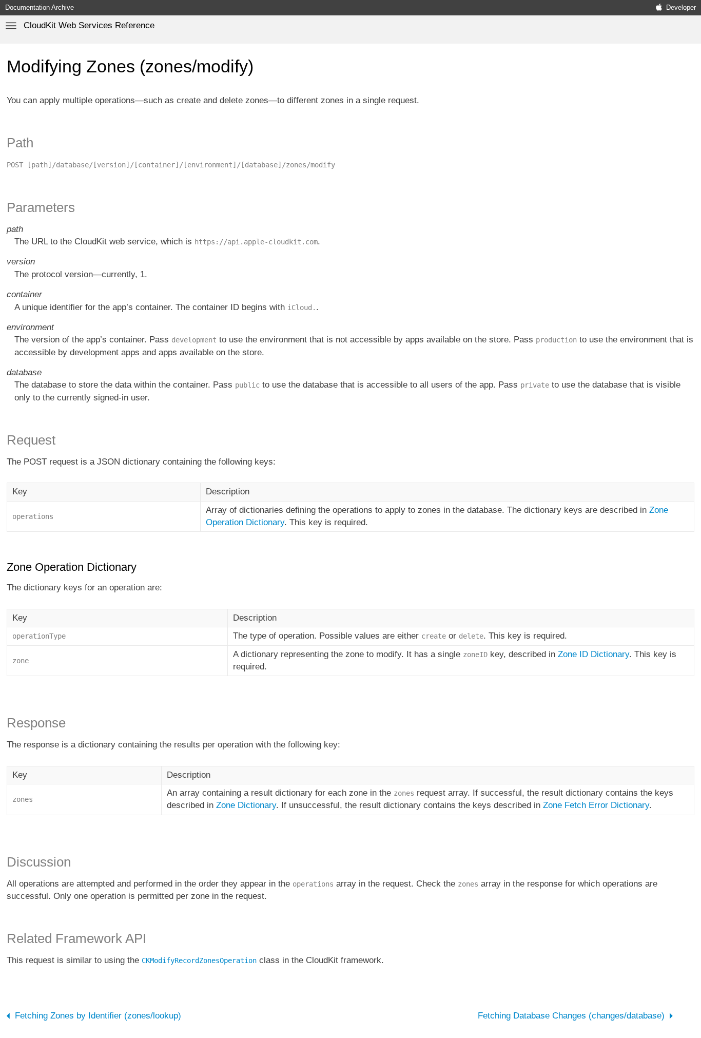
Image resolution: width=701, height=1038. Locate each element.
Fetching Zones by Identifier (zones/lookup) (98, 1016)
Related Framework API (76, 938)
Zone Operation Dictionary (72, 567)
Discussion (39, 862)
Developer (681, 7)
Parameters (41, 207)
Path (20, 142)
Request (31, 440)
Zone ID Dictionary (593, 654)
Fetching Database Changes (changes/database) (571, 1016)
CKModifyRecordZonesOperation (199, 960)
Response (36, 723)
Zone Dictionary (246, 805)
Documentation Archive (39, 7)
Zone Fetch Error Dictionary (596, 805)
